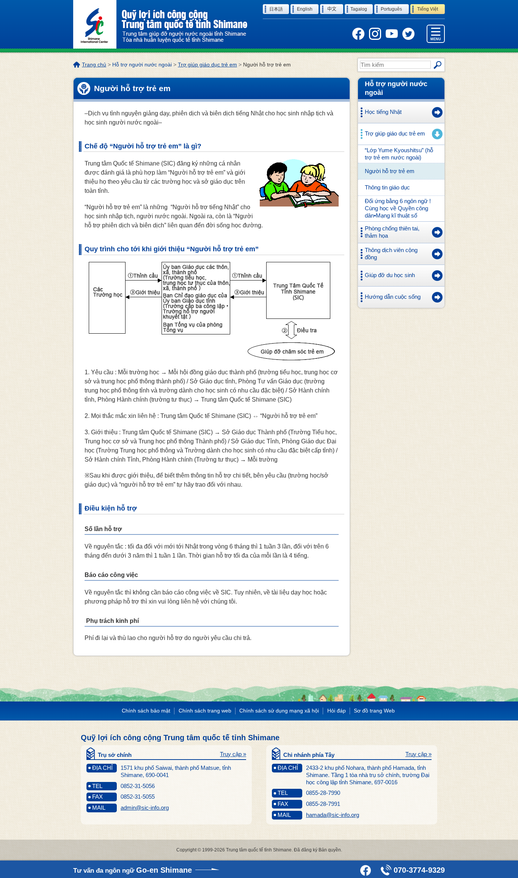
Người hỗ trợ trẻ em (389, 171)
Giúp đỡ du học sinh (390, 275)
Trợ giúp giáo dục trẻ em (207, 64)
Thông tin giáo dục (387, 187)
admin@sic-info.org (145, 807)
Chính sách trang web (205, 711)
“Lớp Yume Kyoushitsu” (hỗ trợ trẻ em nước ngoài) (399, 154)
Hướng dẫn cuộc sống (393, 296)
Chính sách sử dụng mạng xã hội (279, 711)
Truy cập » (233, 754)
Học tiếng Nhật (383, 112)
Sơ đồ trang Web (374, 711)
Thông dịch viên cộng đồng (391, 253)
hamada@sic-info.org (332, 815)
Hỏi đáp (336, 711)
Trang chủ (94, 64)
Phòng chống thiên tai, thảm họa (392, 232)
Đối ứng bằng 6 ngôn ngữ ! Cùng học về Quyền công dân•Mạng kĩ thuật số (398, 208)
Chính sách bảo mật (146, 711)
